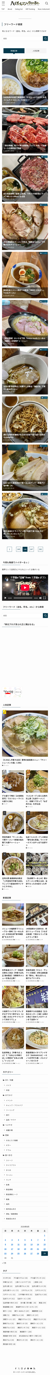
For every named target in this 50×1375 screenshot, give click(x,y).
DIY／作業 (9, 1080)
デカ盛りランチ (38, 1278)
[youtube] (31, 1368)
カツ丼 (7, 1278)
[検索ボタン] (46, 3)
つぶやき (8, 1125)
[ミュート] (40, 598)
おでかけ (8, 1095)
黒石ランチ (22, 1340)
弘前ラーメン (24, 1298)
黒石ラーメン (37, 1340)
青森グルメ (9, 1327)
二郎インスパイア (23, 1282)
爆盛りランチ (40, 1319)
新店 (42, 1303)
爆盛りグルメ (24, 1319)
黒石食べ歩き (9, 1344)
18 (18, 1249)
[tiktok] (25, 1368)
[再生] (5, 598)
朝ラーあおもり (21, 1311)
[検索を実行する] (45, 38)
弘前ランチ (9, 1298)
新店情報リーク (12, 1194)
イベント (9, 1100)
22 (45, 1249)
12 (25, 1244)
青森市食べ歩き (10, 1332)
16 (5, 1249)
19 (25, 1249)
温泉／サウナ (11, 1120)
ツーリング (10, 1110)
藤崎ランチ (22, 1323)
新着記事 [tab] (14, 51)
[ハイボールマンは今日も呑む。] (25, 3)
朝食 (7, 1199)
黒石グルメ (8, 1340)
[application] (25, 588)
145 (18, 549)
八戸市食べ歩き (25, 1294)
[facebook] (16, 1368)
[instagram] (22, 1368)
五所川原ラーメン (10, 1290)
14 (38, 1244)
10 (12, 1244)
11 (18, 1244)
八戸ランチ (40, 1290)
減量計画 (9, 1130)
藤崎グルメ (8, 1323)
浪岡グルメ (18, 1315)
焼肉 (7, 1204)
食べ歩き (8, 1155)
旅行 (7, 1115)
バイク (8, 1085)
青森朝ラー (25, 1332)
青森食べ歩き (9, 1336)
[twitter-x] (19, 1368)
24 (12, 1253)
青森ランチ (23, 1327)
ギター (8, 1145)
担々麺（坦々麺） (28, 1303)
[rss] (34, 1368)
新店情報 (9, 1189)
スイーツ (9, 1160)
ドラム (8, 1150)
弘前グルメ (41, 1294)
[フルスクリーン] (44, 598)
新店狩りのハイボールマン (27, 1307)
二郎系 (38, 1282)
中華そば (7, 1282)
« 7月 (4, 1263)
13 (32, 1244)
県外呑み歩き (11, 1209)
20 (32, 1249)
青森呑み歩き (11, 1218)
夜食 (7, 1184)
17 (12, 1249)
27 (32, 1253)
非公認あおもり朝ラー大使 (30, 1336)
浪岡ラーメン (9, 1319)
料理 (7, 1090)
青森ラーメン (38, 1327)
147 (31, 549)
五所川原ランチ (39, 1286)
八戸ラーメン (9, 1294)
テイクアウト (11, 1165)
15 (45, 1244)
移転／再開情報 (12, 1214)
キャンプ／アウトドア (14, 1105)
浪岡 (6, 1315)
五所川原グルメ (22, 1286)
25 (18, 1253)
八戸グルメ (26, 1290)
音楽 (7, 1135)
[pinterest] (28, 1368)
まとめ (8, 1170)
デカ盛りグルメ (21, 1278)
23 (5, 1253)
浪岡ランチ (32, 1315)
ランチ (8, 1180)
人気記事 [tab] (36, 51)
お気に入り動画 (12, 1140)
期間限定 (37, 1311)
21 (38, 1249)
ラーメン (9, 1175)
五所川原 (7, 1286)
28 (38, 1253)
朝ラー (7, 1311)
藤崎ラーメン (37, 1323)
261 (40, 549)
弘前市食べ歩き (10, 1303)
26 (25, 1253)
